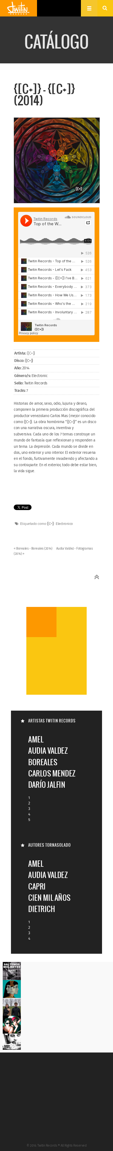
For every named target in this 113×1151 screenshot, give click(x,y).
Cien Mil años (49, 898)
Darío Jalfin (46, 784)
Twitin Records (18, 8)
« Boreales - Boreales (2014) (33, 548)
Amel (35, 739)
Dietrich (41, 909)
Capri (37, 886)
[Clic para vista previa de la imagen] (57, 161)
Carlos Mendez (52, 773)
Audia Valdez (48, 750)
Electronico (64, 524)
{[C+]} (31, 353)
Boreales (42, 762)
